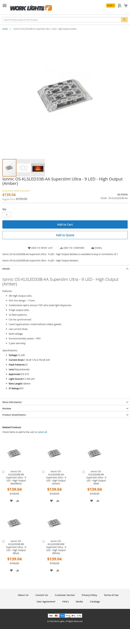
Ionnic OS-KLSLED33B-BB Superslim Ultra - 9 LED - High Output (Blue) (16, 547)
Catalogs (95, 601)
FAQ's (65, 601)
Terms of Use (111, 595)
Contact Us (41, 595)
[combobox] (65, 19)
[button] (110, 5)
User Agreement (46, 601)
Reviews (6, 408)
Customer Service (65, 595)
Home (5, 29)
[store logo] (31, 7)
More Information (12, 402)
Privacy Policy (89, 595)
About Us (23, 595)
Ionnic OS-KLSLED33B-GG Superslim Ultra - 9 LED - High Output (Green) (56, 477)
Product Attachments (14, 414)
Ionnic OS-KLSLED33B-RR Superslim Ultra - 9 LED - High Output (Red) (96, 477)
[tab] (65, 268)
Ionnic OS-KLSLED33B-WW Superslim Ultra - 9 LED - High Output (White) (56, 547)
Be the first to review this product (16, 190)
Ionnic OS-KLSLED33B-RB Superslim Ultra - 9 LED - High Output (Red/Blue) (16, 477)
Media (79, 601)
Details (6, 268)
